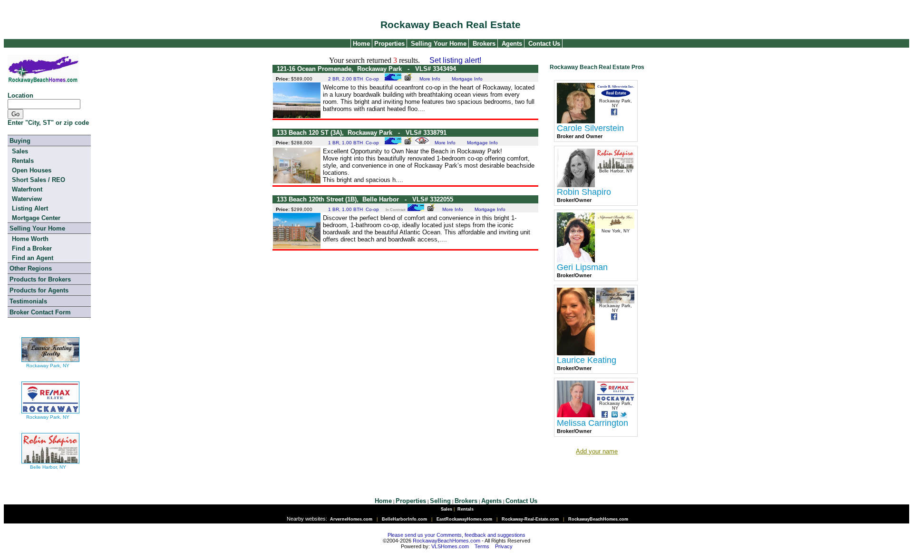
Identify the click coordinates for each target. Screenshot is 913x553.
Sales (20, 151)
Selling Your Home (438, 43)
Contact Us (544, 43)
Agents (512, 43)
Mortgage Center (36, 217)
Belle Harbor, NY (48, 467)
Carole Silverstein (590, 128)
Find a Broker (32, 248)
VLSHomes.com (450, 546)
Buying (20, 140)
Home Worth (30, 238)
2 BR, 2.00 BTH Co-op (353, 78)
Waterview (27, 198)
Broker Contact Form (40, 312)
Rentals (23, 160)
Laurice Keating (586, 360)
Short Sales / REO (38, 179)
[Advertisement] (405, 274)
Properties (388, 43)
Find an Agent (32, 257)
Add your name (597, 451)
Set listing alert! (455, 60)
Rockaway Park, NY (47, 365)
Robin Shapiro (584, 192)
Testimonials (28, 301)
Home (360, 43)
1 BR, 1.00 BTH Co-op (353, 142)
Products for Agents (39, 290)
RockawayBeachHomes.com (446, 540)
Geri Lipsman (582, 267)
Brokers (484, 43)
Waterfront (27, 189)
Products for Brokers (40, 279)
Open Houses (31, 170)
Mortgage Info (467, 78)
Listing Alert (30, 208)
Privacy (504, 546)
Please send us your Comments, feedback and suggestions (456, 535)
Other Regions (31, 268)
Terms (482, 546)
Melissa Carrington (592, 423)
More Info (429, 78)
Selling (440, 500)
